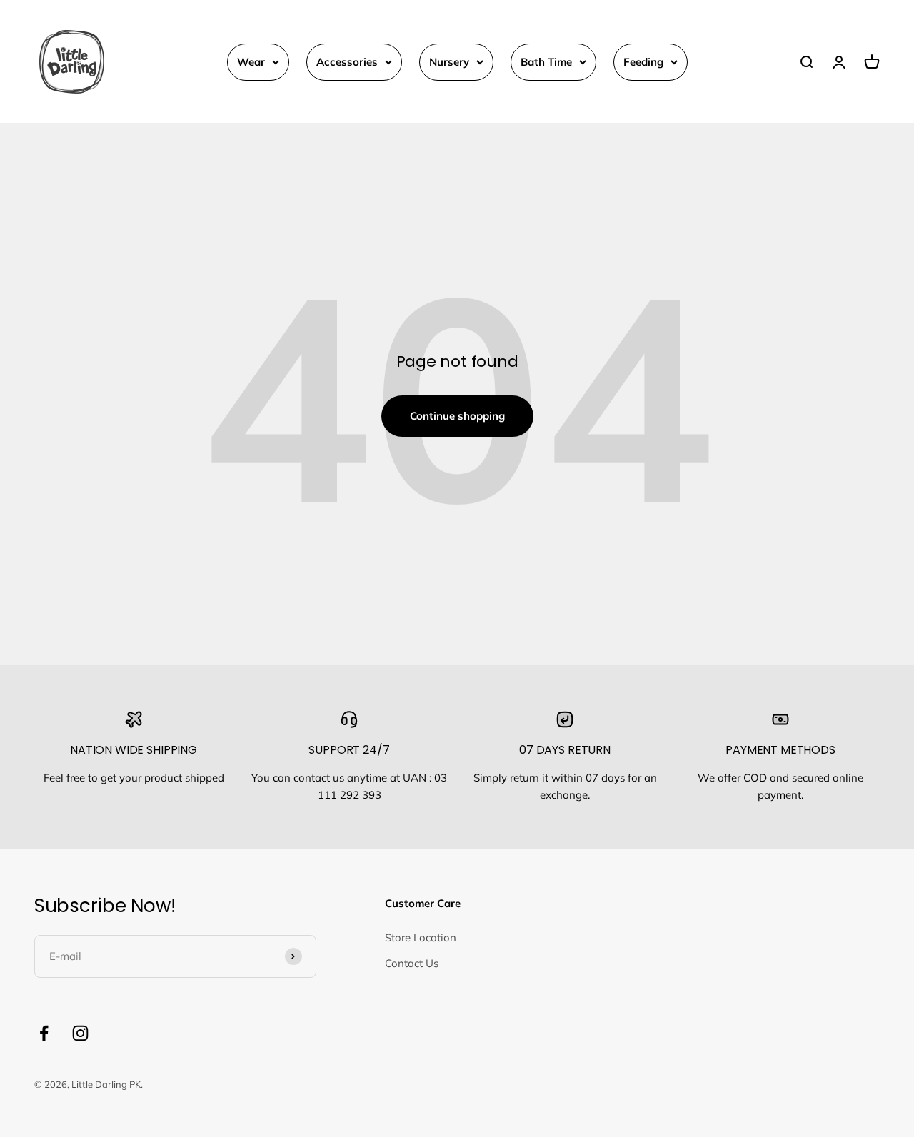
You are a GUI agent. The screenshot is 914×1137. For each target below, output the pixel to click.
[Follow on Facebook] (44, 1033)
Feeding (643, 62)
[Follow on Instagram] (80, 1033)
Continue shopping (457, 416)
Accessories (347, 62)
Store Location (420, 937)
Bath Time (546, 62)
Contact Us (411, 963)
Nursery (449, 62)
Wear (251, 62)
